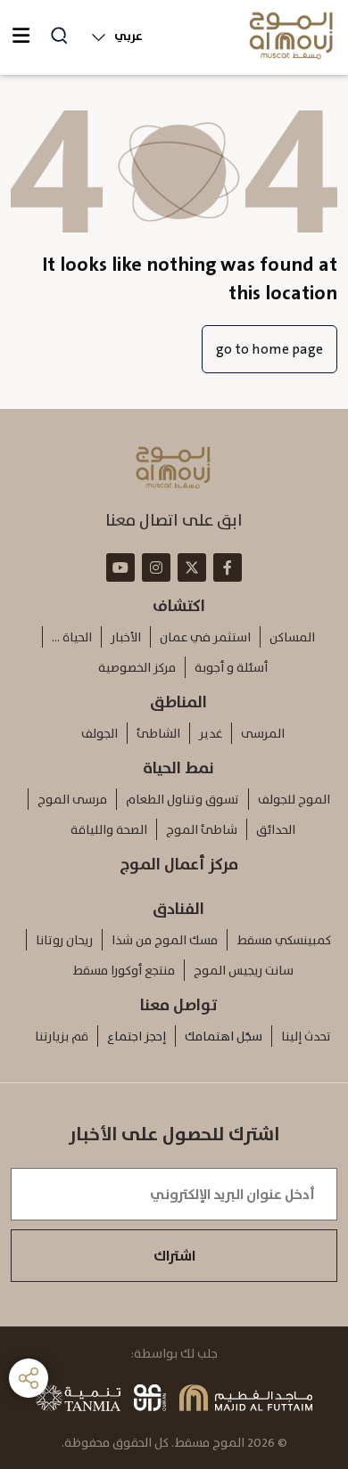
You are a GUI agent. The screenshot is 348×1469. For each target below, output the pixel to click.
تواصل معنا (179, 1005)
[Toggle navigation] (20, 35)
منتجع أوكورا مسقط (123, 970)
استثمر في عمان (205, 637)
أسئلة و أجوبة (231, 667)
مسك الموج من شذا (165, 940)
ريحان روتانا (64, 940)
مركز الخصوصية (137, 667)
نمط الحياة (178, 768)
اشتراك (174, 1255)
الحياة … (72, 637)
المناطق (178, 702)
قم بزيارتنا (61, 1036)
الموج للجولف (294, 799)
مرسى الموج (72, 799)
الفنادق (178, 908)
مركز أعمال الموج (179, 864)
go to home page (269, 348)
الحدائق (275, 829)
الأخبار (126, 637)
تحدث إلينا (306, 1036)
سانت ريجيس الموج (244, 970)
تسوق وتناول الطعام (182, 799)
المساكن (292, 637)
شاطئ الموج (201, 829)
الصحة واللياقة (108, 829)
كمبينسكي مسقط (283, 940)
